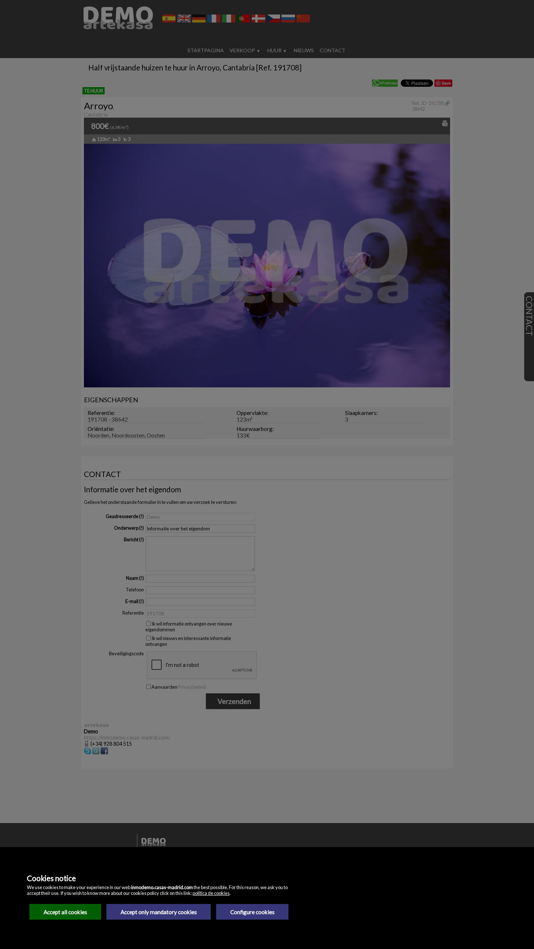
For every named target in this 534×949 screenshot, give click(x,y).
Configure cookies (252, 912)
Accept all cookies (65, 912)
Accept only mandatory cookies (159, 912)
